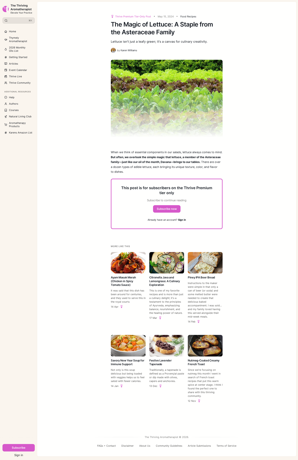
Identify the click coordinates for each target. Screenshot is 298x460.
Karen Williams (129, 50)
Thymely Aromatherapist (18, 39)
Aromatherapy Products (17, 124)
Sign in (18, 455)
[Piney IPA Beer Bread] (205, 287)
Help (11, 97)
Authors (13, 103)
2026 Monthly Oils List (17, 49)
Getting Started (18, 57)
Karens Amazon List (20, 132)
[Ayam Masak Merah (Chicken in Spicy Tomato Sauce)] (128, 287)
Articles (13, 63)
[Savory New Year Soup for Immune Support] (128, 369)
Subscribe (18, 447)
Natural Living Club (20, 116)
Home (12, 31)
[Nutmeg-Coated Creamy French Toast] (205, 369)
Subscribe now (167, 208)
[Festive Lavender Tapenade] (166, 369)
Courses (14, 110)
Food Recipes (188, 16)
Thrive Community (20, 82)
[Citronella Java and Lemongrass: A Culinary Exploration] (166, 287)
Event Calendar (18, 70)
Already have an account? (167, 219)
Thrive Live (15, 76)
